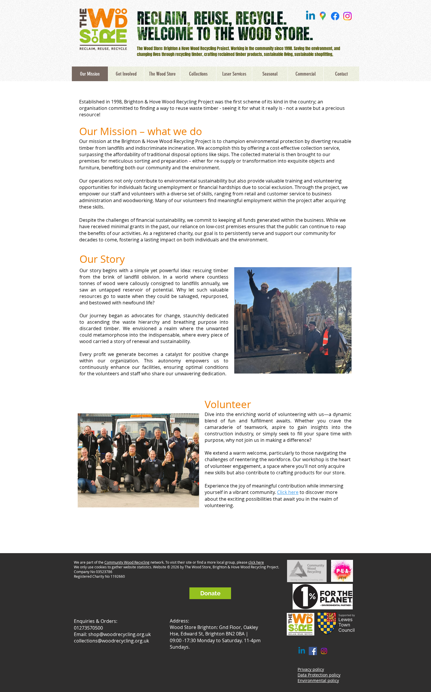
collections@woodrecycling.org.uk (111, 641)
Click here (287, 492)
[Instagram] (347, 16)
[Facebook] (335, 16)
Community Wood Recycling (127, 562)
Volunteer (228, 404)
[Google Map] (322, 16)
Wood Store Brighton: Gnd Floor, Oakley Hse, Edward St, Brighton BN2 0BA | (214, 630)
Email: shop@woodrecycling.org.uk (112, 634)
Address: (179, 621)
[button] (198, 74)
